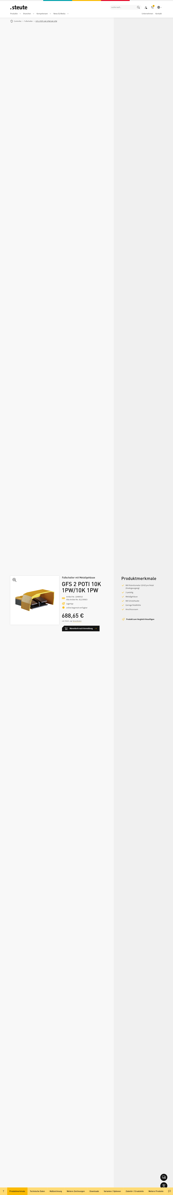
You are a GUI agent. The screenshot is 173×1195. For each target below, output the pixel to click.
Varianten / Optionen (112, 1191)
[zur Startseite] (18, 7)
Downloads (94, 1191)
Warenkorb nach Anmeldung (81, 628)
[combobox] (122, 7)
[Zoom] (35, 600)
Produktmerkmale (17, 1191)
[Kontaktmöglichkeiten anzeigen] (163, 1177)
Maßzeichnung (56, 1191)
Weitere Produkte (156, 1191)
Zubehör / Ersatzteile (135, 1191)
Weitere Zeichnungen (76, 1191)
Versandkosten (77, 621)
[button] (20, 13)
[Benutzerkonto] (145, 7)
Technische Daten (37, 1191)
